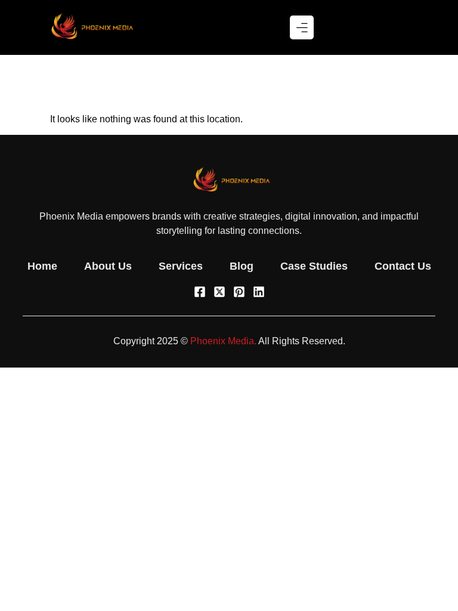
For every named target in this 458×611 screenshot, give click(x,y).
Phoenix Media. (223, 341)
